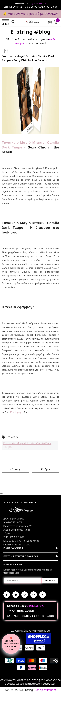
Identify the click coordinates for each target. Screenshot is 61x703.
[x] (8, 591)
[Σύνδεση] (50, 22)
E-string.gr (16, 412)
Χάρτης (7, 533)
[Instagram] (15, 594)
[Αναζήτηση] (13, 22)
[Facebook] (6, 594)
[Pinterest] (24, 594)
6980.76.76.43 (17, 540)
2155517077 (39, 3)
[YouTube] (33, 594)
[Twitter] (42, 594)
